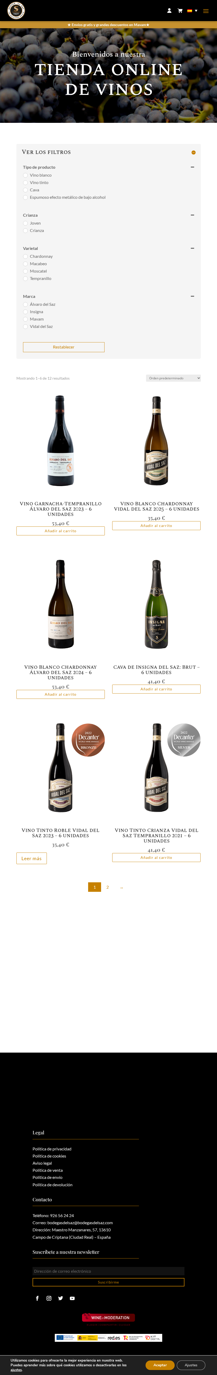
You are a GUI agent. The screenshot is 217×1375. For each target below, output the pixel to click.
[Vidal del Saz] (25, 326)
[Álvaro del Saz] (25, 304)
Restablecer (63, 346)
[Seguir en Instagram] (49, 1298)
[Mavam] (25, 319)
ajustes (16, 1370)
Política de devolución (53, 1184)
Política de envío (47, 1177)
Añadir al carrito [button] (60, 531)
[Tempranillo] (25, 278)
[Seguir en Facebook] (37, 1298)
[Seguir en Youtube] (72, 1298)
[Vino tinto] (25, 182)
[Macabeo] (25, 264)
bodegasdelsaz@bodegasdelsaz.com (80, 1222)
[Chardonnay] (25, 256)
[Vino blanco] (25, 175)
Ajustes (191, 1365)
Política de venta (48, 1170)
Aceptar (160, 1365)
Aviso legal (42, 1162)
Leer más (31, 858)
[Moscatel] (25, 271)
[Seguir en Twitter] (60, 1298)
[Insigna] (25, 311)
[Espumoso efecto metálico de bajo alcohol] (25, 197)
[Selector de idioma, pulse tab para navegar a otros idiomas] (192, 10)
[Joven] (25, 223)
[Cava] (25, 190)
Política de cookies (49, 1155)
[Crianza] (25, 230)
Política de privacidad (52, 1148)
